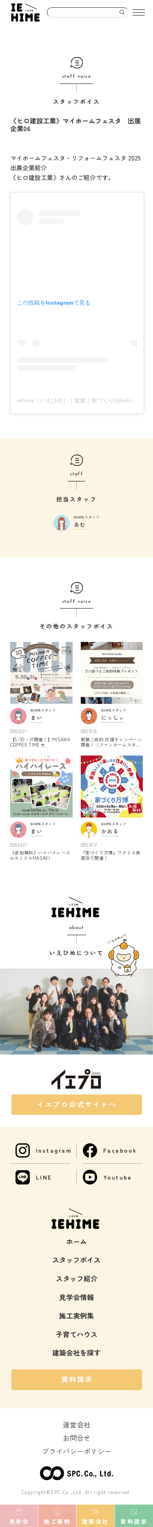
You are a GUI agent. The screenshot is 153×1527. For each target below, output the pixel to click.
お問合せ (77, 1438)
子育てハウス (77, 1334)
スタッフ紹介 (77, 1278)
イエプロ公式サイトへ (77, 1104)
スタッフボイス (76, 1260)
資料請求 (77, 1379)
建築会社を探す (76, 1352)
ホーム (76, 1241)
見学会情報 (76, 1297)
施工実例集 (76, 1315)
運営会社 (77, 1424)
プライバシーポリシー (76, 1451)
